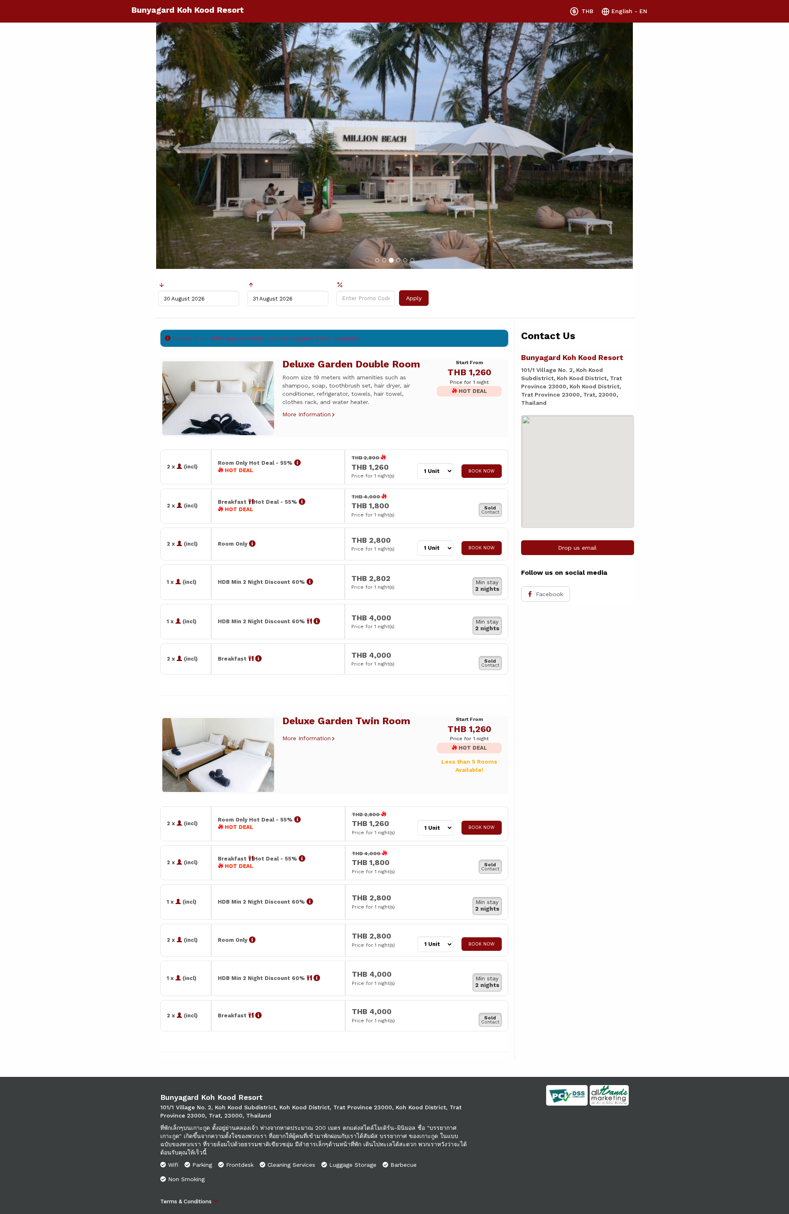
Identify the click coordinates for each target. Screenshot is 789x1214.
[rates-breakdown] (297, 463)
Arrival (176, 284)
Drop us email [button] (577, 547)
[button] (165, 398)
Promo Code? (365, 285)
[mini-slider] (218, 398)
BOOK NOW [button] (481, 471)
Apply (414, 298)
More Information (306, 414)
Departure (271, 284)
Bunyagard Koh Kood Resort (188, 10)
